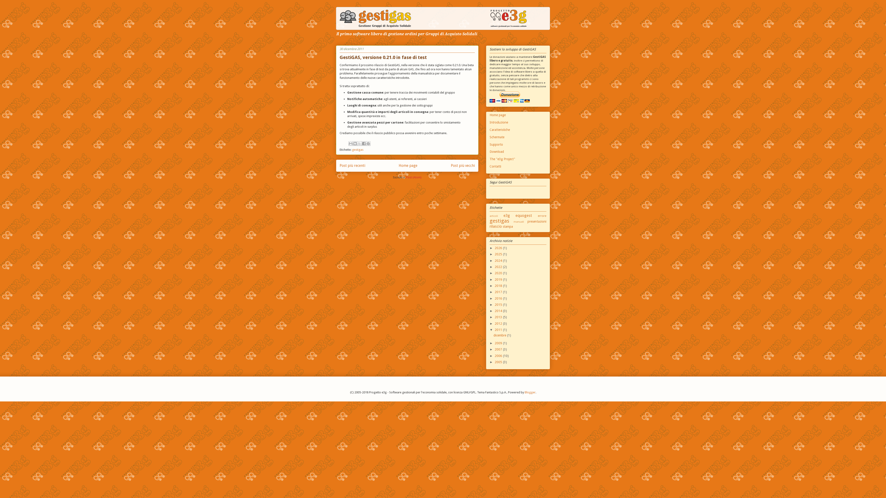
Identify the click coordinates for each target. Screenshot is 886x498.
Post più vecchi (463, 165)
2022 (499, 267)
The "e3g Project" (502, 159)
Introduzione (499, 122)
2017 (499, 292)
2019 (499, 279)
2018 (499, 286)
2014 (499, 311)
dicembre (500, 335)
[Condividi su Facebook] (364, 143)
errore (542, 216)
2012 (499, 323)
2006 (499, 356)
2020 (499, 273)
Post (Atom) (414, 177)
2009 (499, 343)
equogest (523, 215)
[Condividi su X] (359, 143)
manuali (519, 221)
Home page (408, 165)
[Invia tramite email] (350, 143)
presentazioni (536, 221)
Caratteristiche (500, 130)
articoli (494, 216)
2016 (499, 298)
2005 (499, 362)
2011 (499, 330)
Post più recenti (352, 165)
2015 (499, 304)
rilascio (496, 226)
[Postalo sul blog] (355, 143)
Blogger (530, 392)
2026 (499, 248)
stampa (508, 226)
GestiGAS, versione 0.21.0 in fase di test (383, 57)
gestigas (357, 149)
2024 (499, 260)
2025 (499, 254)
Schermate (497, 137)
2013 (499, 317)
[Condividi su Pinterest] (368, 143)
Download (497, 151)
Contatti (495, 166)
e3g (506, 215)
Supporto (496, 144)
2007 (499, 349)
